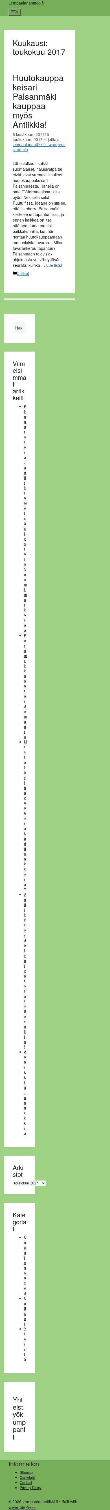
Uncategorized (25, 1265)
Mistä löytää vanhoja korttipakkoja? (25, 815)
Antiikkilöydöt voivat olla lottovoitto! (25, 971)
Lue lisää (54, 265)
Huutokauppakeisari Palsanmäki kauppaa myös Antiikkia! (38, 101)
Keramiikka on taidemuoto (25, 686)
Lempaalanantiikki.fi (26, 3)
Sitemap (26, 1472)
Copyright (27, 1477)
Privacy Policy (30, 1487)
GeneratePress (22, 1507)
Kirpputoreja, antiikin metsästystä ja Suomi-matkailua (25, 518)
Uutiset (23, 273)
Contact (26, 1482)
